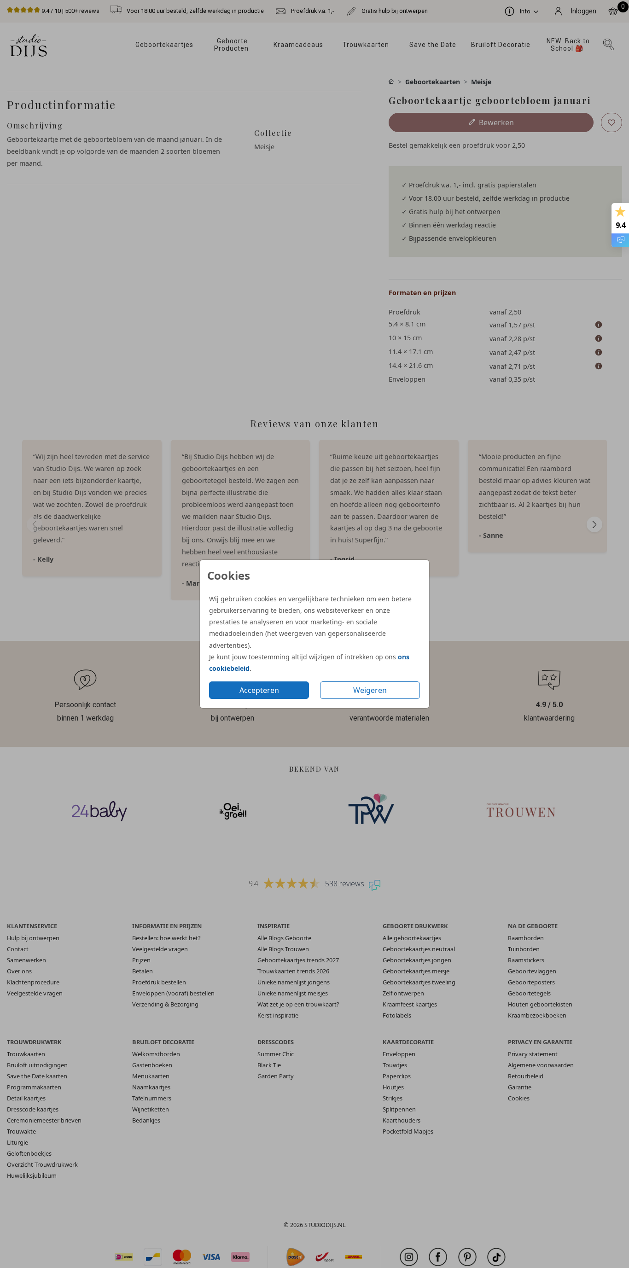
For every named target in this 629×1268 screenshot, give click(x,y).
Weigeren (370, 690)
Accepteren (259, 690)
